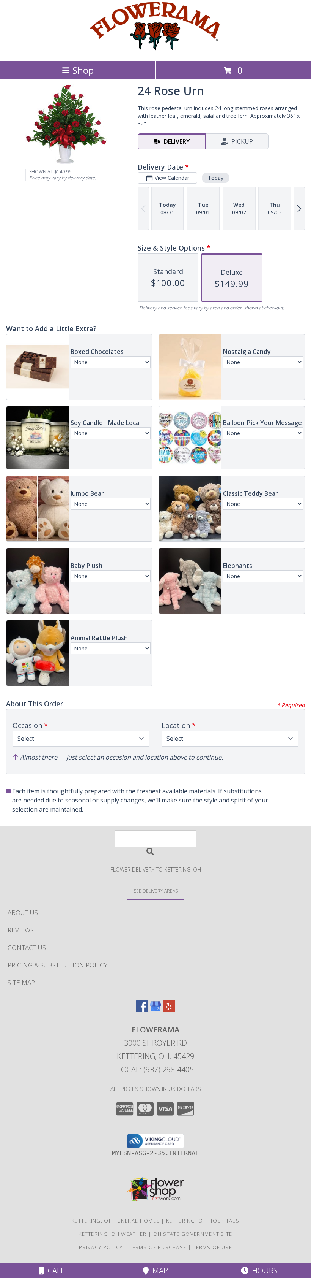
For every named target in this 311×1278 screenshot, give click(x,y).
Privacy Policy (101, 1247)
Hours (263, 1270)
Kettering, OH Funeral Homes (116, 1220)
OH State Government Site (192, 1233)
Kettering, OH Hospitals (202, 1220)
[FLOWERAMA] (155, 50)
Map (158, 1270)
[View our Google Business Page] (155, 1009)
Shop (83, 70)
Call (54, 1270)
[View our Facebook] (142, 1009)
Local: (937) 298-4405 (155, 1069)
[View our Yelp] (169, 1009)
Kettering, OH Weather (112, 1233)
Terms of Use (212, 1247)
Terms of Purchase (157, 1247)
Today (215, 177)
